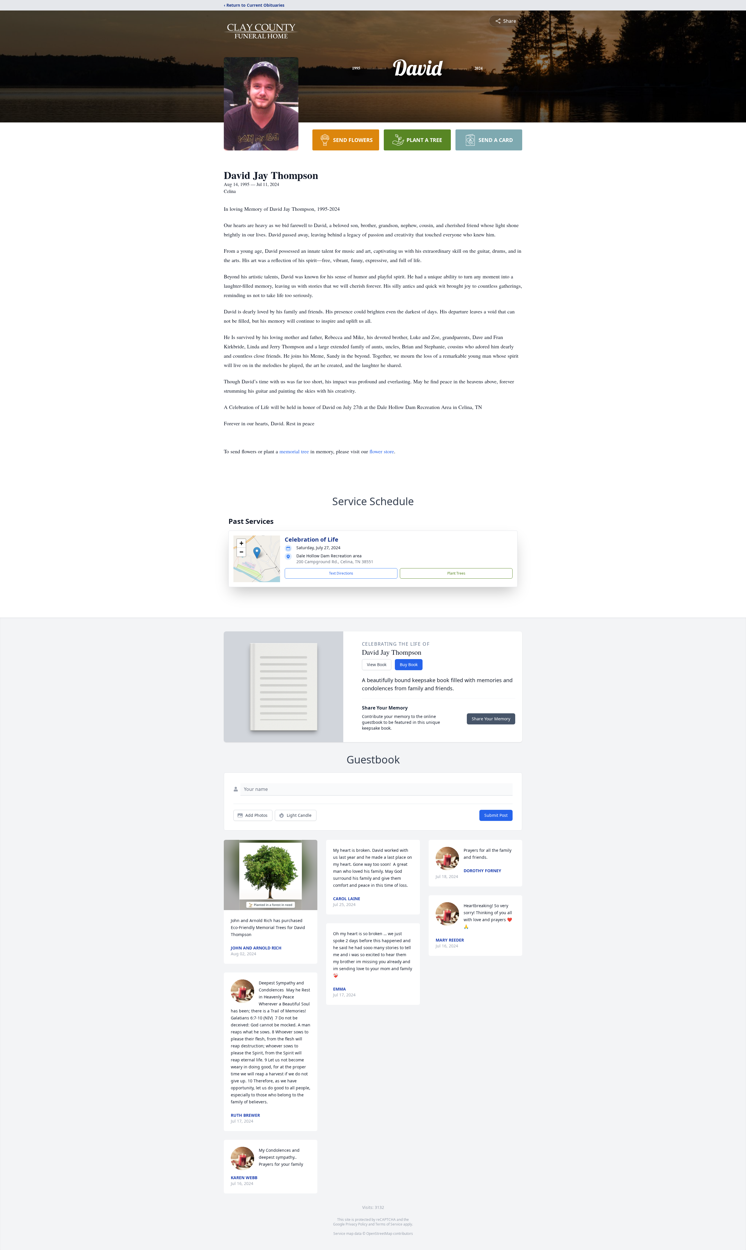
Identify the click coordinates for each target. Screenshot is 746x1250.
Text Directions (341, 573)
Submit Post (496, 815)
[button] (257, 553)
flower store (382, 451)
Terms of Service (388, 1224)
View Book (376, 664)
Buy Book (409, 664)
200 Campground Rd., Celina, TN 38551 (334, 561)
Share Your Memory (491, 718)
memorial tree (294, 451)
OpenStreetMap (379, 1233)
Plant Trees (456, 573)
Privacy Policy (356, 1224)
